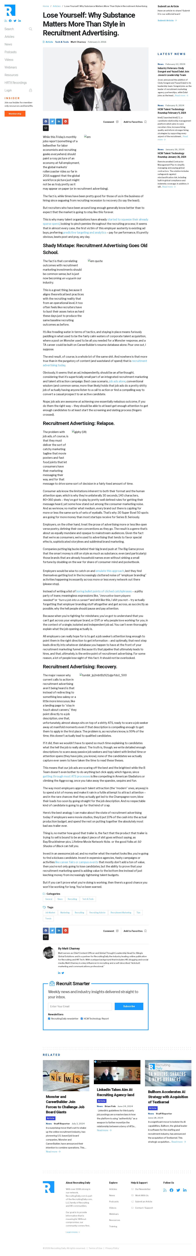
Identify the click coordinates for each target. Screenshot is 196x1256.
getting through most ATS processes (67, 776)
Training (113, 1226)
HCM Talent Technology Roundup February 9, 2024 (172, 111)
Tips (138, 912)
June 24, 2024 (125, 1106)
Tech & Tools (62, 42)
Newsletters (55, 1014)
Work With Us (142, 1195)
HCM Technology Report (96, 1018)
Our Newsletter (143, 1189)
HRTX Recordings (16, 83)
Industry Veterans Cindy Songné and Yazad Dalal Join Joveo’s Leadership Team (173, 72)
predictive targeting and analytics (84, 232)
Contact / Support (144, 1208)
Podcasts (10, 52)
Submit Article (166, 20)
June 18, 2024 (155, 1118)
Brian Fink (110, 1106)
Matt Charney (78, 42)
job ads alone (117, 381)
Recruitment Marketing (121, 912)
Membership (15, 113)
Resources (11, 75)
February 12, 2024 (175, 64)
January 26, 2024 (175, 149)
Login (8, 90)
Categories (53, 893)
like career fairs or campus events (76, 862)
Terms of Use (95, 1248)
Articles (9, 37)
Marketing (65, 912)
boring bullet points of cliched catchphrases (104, 591)
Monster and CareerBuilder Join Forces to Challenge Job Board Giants (65, 1104)
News (8, 44)
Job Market (50, 912)
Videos (9, 60)
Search (9, 29)
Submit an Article (168, 6)
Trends (48, 918)
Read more (180, 95)
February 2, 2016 (97, 42)
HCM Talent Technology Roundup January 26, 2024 (172, 155)
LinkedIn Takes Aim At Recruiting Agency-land (115, 1092)
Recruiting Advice (97, 912)
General (48, 899)
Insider (12, 98)
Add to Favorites (133, 122)
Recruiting (72, 899)
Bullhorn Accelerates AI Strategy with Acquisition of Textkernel (168, 1097)
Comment (109, 122)
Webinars (11, 67)
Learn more (72, 1232)
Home (46, 6)
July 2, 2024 (78, 1123)
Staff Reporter (62, 1123)
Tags (50, 907)
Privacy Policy (112, 1248)
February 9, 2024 (175, 105)
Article (49, 42)
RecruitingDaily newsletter (64, 1018)
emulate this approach (110, 571)
